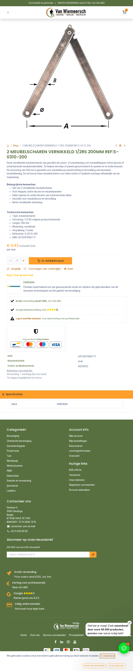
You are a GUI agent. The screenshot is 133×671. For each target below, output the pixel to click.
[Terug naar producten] (120, 145)
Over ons (35, 635)
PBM (9, 470)
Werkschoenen (15, 465)
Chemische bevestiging (19, 441)
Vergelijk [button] (16, 269)
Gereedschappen (16, 446)
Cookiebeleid (107, 655)
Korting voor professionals (28, 582)
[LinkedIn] (62, 642)
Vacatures (74, 475)
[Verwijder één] (10, 261)
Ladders (11, 490)
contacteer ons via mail (23, 526)
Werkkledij (12, 460)
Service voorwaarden (54, 635)
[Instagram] (69, 642)
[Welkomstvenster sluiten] (129, 623)
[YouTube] (75, 642)
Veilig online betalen (27, 604)
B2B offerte (75, 470)
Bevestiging (13, 435)
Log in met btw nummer (29, 318)
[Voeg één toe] (23, 261)
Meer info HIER (20, 587)
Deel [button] (70, 269)
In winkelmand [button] (52, 261)
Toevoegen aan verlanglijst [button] (44, 269)
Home (24, 635)
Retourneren (75, 446)
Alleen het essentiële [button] (93, 665)
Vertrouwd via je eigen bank (29, 608)
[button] (93, 554)
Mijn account (76, 435)
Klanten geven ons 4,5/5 (26, 598)
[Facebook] (57, 642)
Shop (16, 145)
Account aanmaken (79, 489)
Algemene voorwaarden (82, 484)
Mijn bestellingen (78, 441)
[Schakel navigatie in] (8, 12)
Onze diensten (77, 480)
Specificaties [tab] (14, 394)
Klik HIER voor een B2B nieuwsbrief (23, 547)
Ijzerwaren (12, 485)
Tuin (9, 455)
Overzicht (74, 455)
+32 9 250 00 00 (19, 531)
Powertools (13, 450)
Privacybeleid (76, 635)
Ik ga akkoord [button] (116, 665)
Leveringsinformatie (79, 450)
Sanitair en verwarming (19, 480)
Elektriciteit (13, 475)
